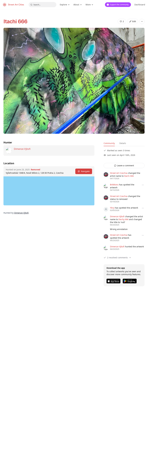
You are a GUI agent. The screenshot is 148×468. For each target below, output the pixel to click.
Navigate (85, 171)
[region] (48, 190)
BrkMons (114, 184)
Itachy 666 (123, 219)
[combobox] (42, 4)
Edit (134, 21)
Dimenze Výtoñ (22, 149)
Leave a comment (125, 165)
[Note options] (143, 185)
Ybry (112, 207)
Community (109, 143)
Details (122, 143)
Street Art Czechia (118, 173)
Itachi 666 (15, 21)
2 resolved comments (117, 257)
